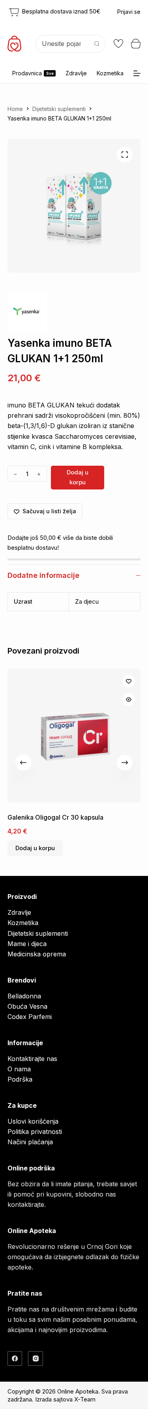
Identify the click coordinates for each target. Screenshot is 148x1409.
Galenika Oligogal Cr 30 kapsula (55, 817)
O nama (19, 1069)
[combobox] (62, 44)
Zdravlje (76, 73)
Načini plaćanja (30, 1142)
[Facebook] (14, 1358)
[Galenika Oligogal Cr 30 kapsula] (74, 736)
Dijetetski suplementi (37, 933)
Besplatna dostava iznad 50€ (60, 11)
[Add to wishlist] (128, 681)
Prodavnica (33, 73)
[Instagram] (35, 1358)
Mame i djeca (27, 944)
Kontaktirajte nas (32, 1059)
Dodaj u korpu (77, 477)
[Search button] (96, 43)
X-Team (85, 1399)
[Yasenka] (27, 311)
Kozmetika (110, 73)
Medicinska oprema (36, 954)
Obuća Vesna (27, 1006)
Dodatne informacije (43, 575)
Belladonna (24, 996)
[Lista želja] (118, 43)
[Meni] (137, 73)
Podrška (19, 1079)
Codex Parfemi (29, 1017)
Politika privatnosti (34, 1132)
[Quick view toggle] (128, 699)
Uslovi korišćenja (32, 1121)
